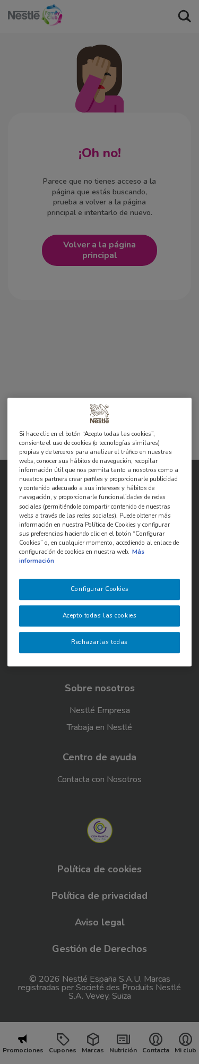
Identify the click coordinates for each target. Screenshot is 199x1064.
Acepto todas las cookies (100, 615)
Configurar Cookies (99, 589)
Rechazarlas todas (99, 642)
